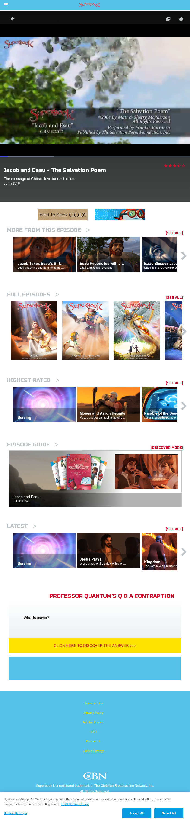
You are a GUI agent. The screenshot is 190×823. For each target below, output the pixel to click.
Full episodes (33, 294)
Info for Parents (93, 722)
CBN (95, 777)
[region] (95, 807)
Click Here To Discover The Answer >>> (95, 645)
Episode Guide (33, 445)
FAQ (94, 731)
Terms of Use (94, 703)
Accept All (136, 813)
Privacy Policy (93, 712)
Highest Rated (33, 380)
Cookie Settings (93, 751)
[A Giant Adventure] (88, 330)
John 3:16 (12, 183)
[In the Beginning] (139, 330)
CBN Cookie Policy (75, 804)
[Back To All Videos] (11, 19)
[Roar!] (36, 330)
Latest (22, 526)
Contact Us (93, 741)
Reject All (169, 813)
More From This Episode (48, 230)
